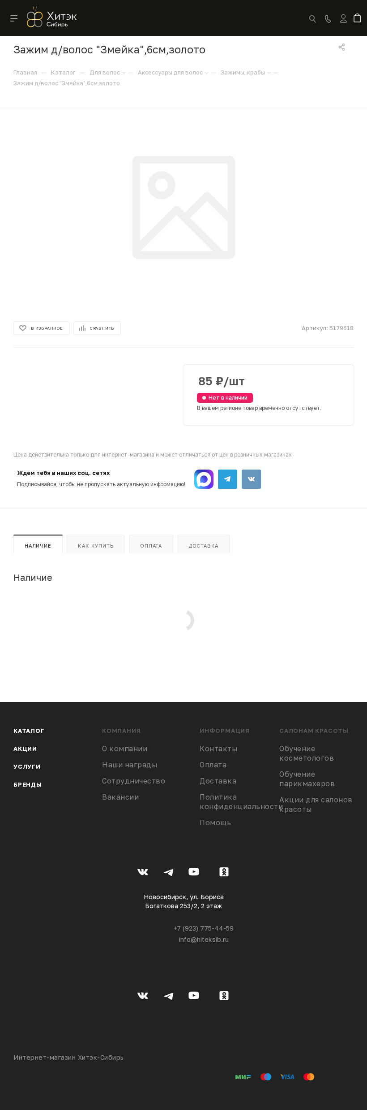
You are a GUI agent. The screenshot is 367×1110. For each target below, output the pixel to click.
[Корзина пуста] (359, 19)
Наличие (38, 545)
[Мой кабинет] (343, 24)
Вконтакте (251, 479)
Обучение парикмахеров (307, 779)
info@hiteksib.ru (204, 939)
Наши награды (130, 764)
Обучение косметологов (306, 753)
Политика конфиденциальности (241, 801)
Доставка (203, 545)
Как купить (95, 545)
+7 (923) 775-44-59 (204, 928)
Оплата (151, 545)
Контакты (219, 748)
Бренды (27, 784)
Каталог (29, 730)
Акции (25, 748)
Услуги (27, 766)
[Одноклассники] (224, 873)
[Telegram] (168, 873)
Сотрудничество (133, 780)
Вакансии (120, 796)
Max (203, 479)
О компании (124, 748)
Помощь (215, 822)
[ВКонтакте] (143, 873)
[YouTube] (194, 873)
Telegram (227, 479)
